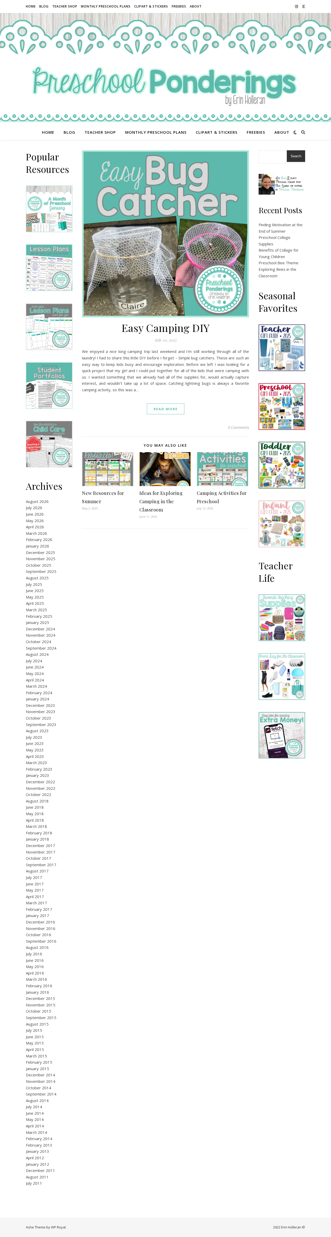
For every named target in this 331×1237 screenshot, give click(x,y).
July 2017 (34, 877)
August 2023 (37, 730)
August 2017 (37, 870)
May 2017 (35, 890)
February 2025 (39, 616)
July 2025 (34, 584)
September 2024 (41, 648)
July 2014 (34, 1106)
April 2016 (35, 973)
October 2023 (38, 718)
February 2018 (39, 832)
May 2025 (35, 597)
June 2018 (35, 807)
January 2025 (37, 622)
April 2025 (35, 603)
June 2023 (35, 743)
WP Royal (58, 1227)
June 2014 (35, 1113)
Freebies (179, 6)
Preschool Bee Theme (278, 262)
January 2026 (37, 546)
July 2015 (34, 1030)
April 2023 (35, 756)
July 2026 (34, 507)
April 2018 (35, 820)
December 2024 (40, 628)
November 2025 (40, 558)
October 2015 (38, 1011)
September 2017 (41, 864)
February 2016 (39, 985)
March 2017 (36, 902)
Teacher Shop (64, 6)
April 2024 (35, 680)
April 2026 (35, 526)
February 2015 (39, 1062)
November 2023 (40, 711)
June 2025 (35, 590)
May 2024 (35, 673)
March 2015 (36, 1055)
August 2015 (37, 1024)
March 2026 (36, 533)
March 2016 (36, 979)
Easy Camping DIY (166, 328)
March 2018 (36, 826)
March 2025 (36, 609)
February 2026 (39, 539)
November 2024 (40, 635)
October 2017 (38, 858)
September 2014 (41, 1094)
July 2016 (34, 953)
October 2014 (38, 1087)
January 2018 (37, 839)
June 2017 (35, 883)
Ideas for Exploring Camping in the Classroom (161, 501)
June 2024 (35, 667)
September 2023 (41, 724)
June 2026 (35, 514)
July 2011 (34, 1183)
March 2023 (36, 762)
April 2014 (35, 1125)
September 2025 (41, 571)
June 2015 (35, 1036)
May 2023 (35, 749)
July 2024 (34, 660)
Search (296, 156)
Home (31, 6)
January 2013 (37, 1151)
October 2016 (38, 934)
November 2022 (40, 788)
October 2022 (38, 794)
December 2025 (40, 552)
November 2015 (40, 1004)
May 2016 (35, 966)
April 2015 (35, 1049)
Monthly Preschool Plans (106, 6)
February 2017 (39, 909)
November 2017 (40, 852)
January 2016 (37, 992)
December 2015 (40, 998)
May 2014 (35, 1119)
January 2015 (37, 1068)
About (196, 6)
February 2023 (39, 769)
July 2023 (34, 737)
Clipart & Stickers (151, 6)
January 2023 (37, 775)
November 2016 (40, 928)
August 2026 (37, 501)
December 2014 (40, 1074)
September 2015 (41, 1017)
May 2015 (35, 1043)
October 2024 (38, 641)
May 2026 (35, 520)
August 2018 (37, 801)
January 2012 (37, 1164)
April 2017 (35, 896)
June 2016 (35, 960)
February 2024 (39, 692)
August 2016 (37, 947)
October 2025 (38, 565)
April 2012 (35, 1157)
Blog (44, 6)
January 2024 (37, 698)
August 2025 (37, 577)
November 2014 (40, 1081)
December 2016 (40, 922)
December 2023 (40, 705)
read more (166, 409)
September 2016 (41, 941)
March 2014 (36, 1132)
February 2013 (39, 1145)
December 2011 (40, 1170)
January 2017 (37, 915)
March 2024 (36, 686)
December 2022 (40, 781)
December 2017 (40, 845)
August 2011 (37, 1176)
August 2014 (37, 1100)
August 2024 (37, 654)
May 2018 (35, 813)
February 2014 (39, 1138)
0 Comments (238, 427)
